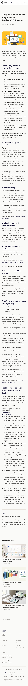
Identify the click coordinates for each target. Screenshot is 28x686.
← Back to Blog (6, 619)
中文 (10, 672)
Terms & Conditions (7, 662)
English (5, 672)
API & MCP (4, 645)
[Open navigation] (11, 2)
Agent (3, 643)
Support (18, 645)
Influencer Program (7, 657)
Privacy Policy (5, 660)
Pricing (4, 648)
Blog (17, 643)
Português (16, 674)
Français (11, 674)
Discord (17, 676)
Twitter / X (6, 676)
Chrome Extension (20, 648)
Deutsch (17, 672)
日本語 (13, 672)
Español (22, 672)
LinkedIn (12, 676)
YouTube (22, 676)
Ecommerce (5, 11)
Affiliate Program (6, 655)
